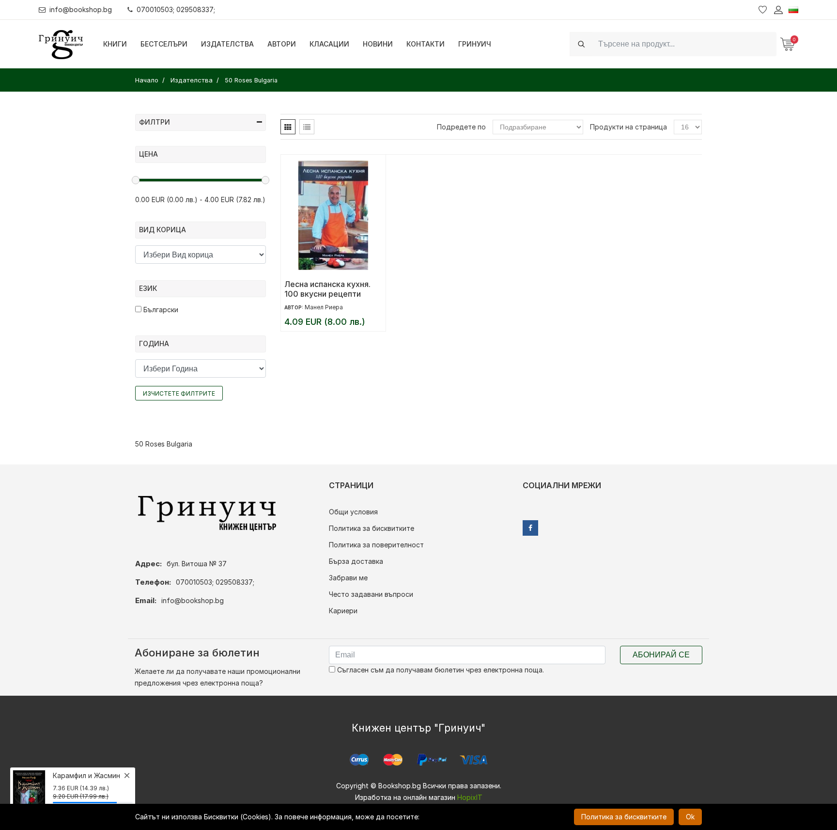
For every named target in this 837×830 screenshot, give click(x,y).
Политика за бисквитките (371, 528)
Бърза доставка (356, 561)
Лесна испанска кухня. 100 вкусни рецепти (327, 289)
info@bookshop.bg (80, 9)
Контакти (425, 44)
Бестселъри (163, 44)
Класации (329, 44)
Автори (281, 44)
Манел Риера (324, 307)
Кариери (343, 611)
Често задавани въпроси (371, 594)
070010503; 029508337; (176, 9)
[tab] (287, 126)
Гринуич (474, 44)
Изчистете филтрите (179, 393)
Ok (690, 817)
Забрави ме (348, 578)
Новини (378, 44)
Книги (115, 44)
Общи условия (353, 512)
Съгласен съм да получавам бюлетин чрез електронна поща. (439, 670)
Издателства (227, 44)
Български (159, 309)
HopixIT (469, 797)
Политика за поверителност (376, 545)
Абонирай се (661, 655)
